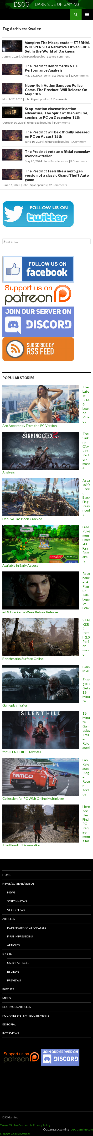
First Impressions (20, 936)
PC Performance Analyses (26, 927)
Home (6, 875)
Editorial (9, 1024)
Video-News (16, 910)
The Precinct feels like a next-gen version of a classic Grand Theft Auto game (57, 175)
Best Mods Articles (16, 1007)
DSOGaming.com (82, 1129)
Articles (8, 919)
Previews (14, 980)
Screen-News (17, 901)
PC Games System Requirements (25, 1015)
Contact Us (25, 1125)
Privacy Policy (41, 1125)
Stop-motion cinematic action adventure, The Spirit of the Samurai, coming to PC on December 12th (56, 113)
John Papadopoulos (33, 56)
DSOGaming (10, 1117)
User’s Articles (18, 963)
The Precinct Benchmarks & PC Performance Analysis (51, 68)
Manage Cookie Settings (15, 1134)
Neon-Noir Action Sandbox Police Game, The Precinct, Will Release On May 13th (56, 89)
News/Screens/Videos (18, 883)
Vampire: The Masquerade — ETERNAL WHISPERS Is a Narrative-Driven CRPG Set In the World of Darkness (57, 46)
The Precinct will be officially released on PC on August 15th (57, 134)
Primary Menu (87, 14)
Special (7, 954)
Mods (6, 998)
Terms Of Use (9, 1125)
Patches (8, 989)
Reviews (13, 971)
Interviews (10, 1033)
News (11, 892)
